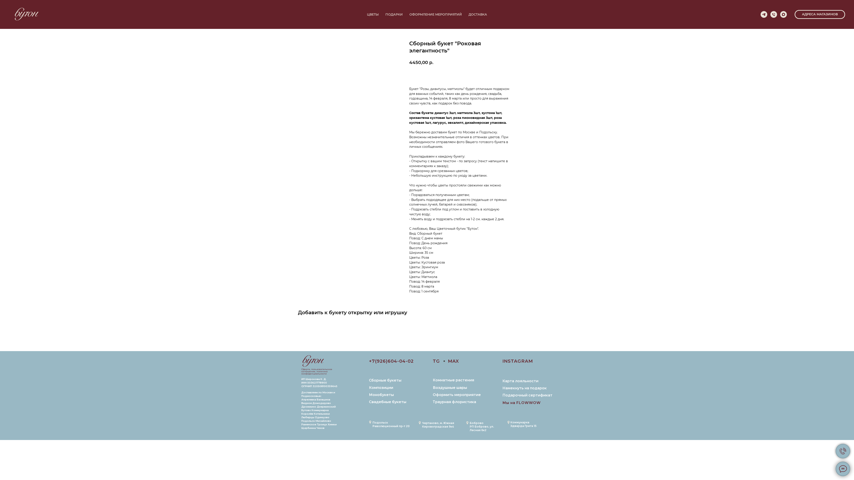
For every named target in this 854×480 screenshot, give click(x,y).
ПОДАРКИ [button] (394, 14)
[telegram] (764, 14)
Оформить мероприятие (457, 395)
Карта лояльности (520, 381)
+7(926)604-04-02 (391, 361)
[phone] (773, 14)
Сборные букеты (385, 380)
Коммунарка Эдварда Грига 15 (523, 424)
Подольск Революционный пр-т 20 (391, 424)
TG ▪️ (440, 361)
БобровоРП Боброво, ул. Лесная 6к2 (482, 426)
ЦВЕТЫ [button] (373, 14)
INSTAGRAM (517, 361)
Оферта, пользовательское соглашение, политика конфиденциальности (316, 371)
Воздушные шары (450, 388)
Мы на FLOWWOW (521, 403)
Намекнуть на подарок (524, 388)
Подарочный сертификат (527, 395)
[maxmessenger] (783, 14)
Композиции (381, 388)
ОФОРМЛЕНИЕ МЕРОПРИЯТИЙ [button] (435, 14)
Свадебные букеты (387, 402)
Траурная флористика (454, 402)
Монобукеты (381, 395)
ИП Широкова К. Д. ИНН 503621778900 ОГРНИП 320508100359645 (319, 383)
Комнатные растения (453, 380)
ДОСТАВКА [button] (478, 14)
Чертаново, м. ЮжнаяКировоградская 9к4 (438, 424)
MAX (453, 361)
